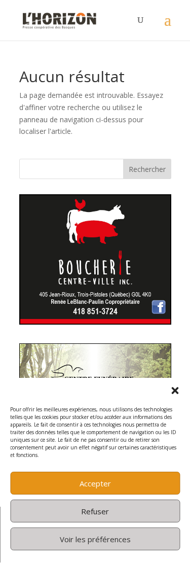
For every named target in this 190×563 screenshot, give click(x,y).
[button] (175, 390)
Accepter (95, 483)
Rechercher (147, 169)
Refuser (95, 511)
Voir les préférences (95, 539)
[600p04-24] (95, 322)
